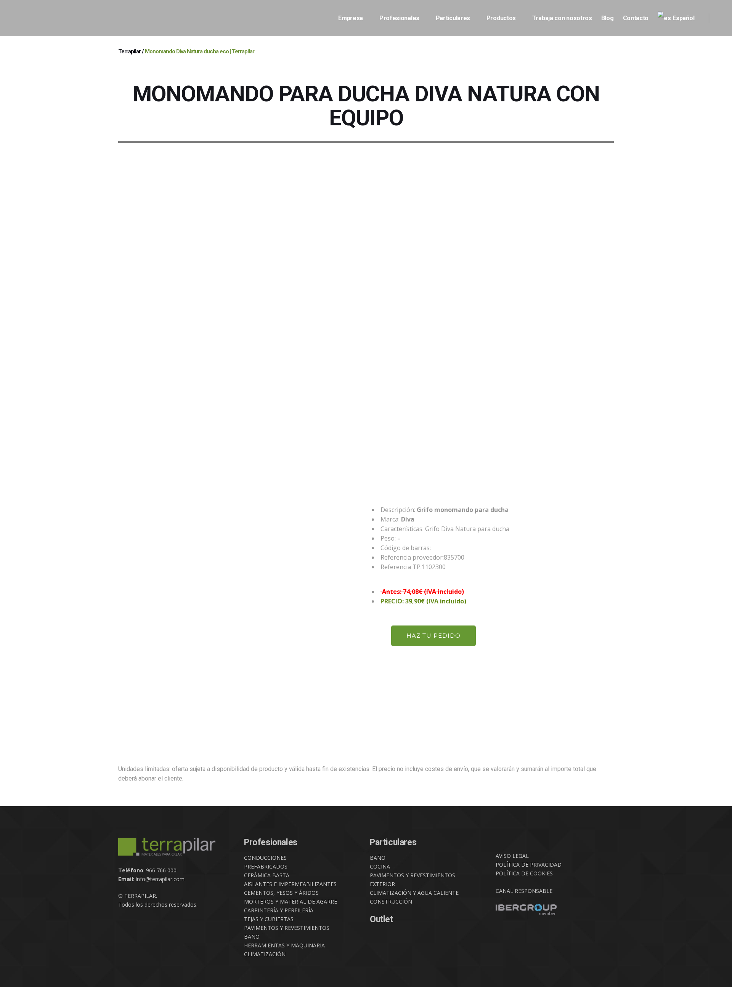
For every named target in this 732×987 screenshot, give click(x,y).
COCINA (380, 866)
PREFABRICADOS (265, 866)
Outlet (381, 919)
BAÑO (252, 936)
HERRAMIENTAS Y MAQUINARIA (284, 945)
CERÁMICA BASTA (266, 875)
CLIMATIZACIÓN (265, 954)
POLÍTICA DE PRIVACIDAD (529, 864)
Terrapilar (129, 51)
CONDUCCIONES (265, 857)
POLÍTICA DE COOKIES (524, 873)
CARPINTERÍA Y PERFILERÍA (278, 910)
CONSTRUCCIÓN (391, 901)
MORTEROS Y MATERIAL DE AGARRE (290, 901)
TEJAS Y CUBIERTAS (269, 919)
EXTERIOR (382, 884)
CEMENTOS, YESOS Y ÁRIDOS (281, 892)
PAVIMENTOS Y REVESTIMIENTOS (286, 927)
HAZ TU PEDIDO (433, 635)
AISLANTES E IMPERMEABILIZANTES (290, 884)
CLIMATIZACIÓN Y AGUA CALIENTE (414, 892)
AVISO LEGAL (512, 855)
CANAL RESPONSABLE (524, 890)
